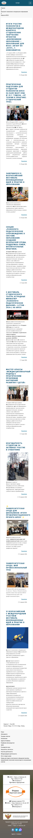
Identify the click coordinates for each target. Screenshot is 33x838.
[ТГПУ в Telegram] (16, 830)
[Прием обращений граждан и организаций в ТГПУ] (17, 792)
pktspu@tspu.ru (18, 806)
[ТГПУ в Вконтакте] (13, 830)
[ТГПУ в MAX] (20, 830)
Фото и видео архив (6, 756)
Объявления (4, 738)
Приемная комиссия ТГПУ (18, 801)
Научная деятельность (7, 751)
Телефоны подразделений (17, 782)
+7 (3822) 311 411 (17, 805)
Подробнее (24, 72)
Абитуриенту (4, 734)
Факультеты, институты (7, 749)
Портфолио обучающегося (7, 743)
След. (18, 726)
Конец (22, 726)
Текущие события (5, 736)
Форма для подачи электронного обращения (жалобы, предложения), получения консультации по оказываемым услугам (16, 760)
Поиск (2, 732)
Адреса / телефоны (16, 834)
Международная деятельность (9, 754)
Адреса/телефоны (5, 740)
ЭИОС (2, 745)
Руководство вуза (5, 747)
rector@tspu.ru (17, 780)
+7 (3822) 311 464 (17, 779)
